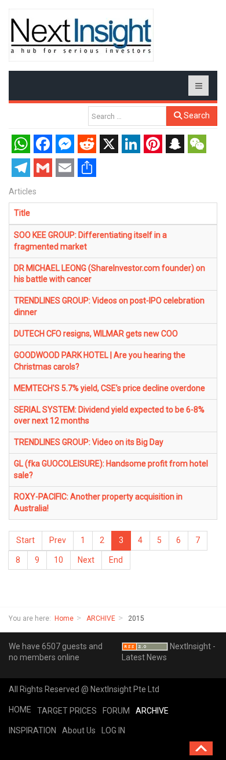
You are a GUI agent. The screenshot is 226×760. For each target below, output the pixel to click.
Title (22, 213)
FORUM (116, 710)
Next (86, 559)
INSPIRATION (32, 730)
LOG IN (113, 730)
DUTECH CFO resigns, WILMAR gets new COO (96, 333)
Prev (57, 540)
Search (196, 115)
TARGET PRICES (67, 710)
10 (58, 559)
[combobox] (127, 116)
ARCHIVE (100, 618)
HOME (20, 709)
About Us (79, 730)
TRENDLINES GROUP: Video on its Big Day (88, 442)
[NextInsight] (81, 35)
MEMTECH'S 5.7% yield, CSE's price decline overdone (109, 388)
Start (25, 540)
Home (64, 618)
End (116, 559)
